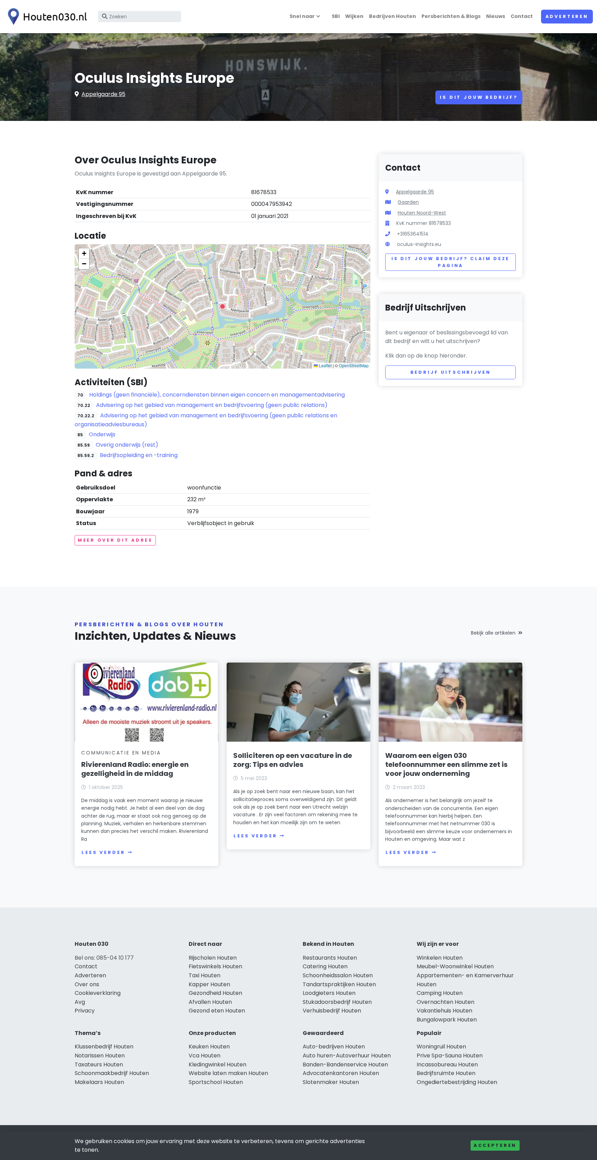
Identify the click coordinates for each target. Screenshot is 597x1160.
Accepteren (495, 1145)
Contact (522, 16)
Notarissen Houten (100, 1055)
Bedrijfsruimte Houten (446, 1073)
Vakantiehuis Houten (444, 1011)
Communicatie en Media (121, 752)
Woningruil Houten (441, 1046)
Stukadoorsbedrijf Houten (337, 1002)
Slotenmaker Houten (331, 1082)
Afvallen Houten (210, 1002)
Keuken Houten (209, 1046)
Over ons (87, 984)
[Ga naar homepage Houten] (45, 17)
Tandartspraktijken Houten (339, 984)
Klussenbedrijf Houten (104, 1046)
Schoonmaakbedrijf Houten (112, 1073)
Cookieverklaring (98, 993)
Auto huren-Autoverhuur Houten (347, 1055)
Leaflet (325, 365)
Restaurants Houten (330, 958)
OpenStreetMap (354, 365)
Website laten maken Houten (228, 1073)
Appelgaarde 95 (103, 94)
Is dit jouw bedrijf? (479, 97)
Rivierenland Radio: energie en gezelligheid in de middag (135, 769)
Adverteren (567, 16)
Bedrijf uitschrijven (450, 372)
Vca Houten (204, 1055)
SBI (336, 16)
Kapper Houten (209, 984)
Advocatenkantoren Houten (341, 1073)
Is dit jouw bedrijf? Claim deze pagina (450, 262)
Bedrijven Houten (392, 16)
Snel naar (302, 16)
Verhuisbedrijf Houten (332, 1011)
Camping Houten (440, 993)
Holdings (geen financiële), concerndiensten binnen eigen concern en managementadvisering (217, 395)
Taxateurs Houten (99, 1064)
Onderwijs (102, 434)
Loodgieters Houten (329, 993)
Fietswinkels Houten (215, 966)
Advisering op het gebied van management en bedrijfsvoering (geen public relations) (212, 405)
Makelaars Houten (99, 1082)
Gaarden (408, 202)
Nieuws (495, 16)
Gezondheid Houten (215, 993)
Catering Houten (325, 966)
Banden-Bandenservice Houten (345, 1064)
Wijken (354, 16)
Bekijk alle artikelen (493, 632)
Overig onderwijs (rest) (127, 445)
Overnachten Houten (445, 1002)
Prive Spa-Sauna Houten (450, 1055)
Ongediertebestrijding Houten (457, 1082)
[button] (222, 306)
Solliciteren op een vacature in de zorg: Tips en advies (292, 760)
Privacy (85, 1011)
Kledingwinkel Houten (217, 1064)
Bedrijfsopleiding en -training (139, 455)
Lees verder (103, 852)
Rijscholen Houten (213, 958)
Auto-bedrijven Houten (334, 1046)
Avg (80, 1002)
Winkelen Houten (440, 958)
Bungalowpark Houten (447, 1020)
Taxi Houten (204, 975)
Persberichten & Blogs (451, 16)
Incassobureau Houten (447, 1064)
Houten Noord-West (422, 212)
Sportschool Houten (216, 1082)
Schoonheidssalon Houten (338, 975)
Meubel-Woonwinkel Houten (455, 966)
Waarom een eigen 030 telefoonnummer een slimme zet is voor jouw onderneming (446, 764)
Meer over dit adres (115, 540)
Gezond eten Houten (217, 1011)
